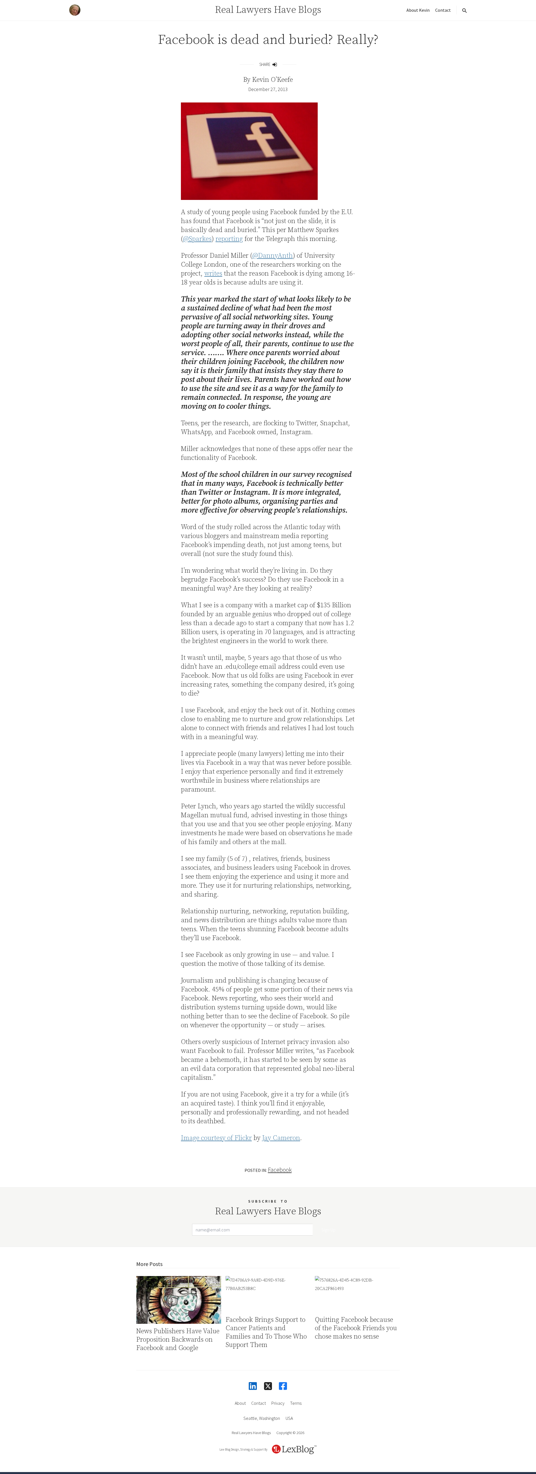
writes (213, 273)
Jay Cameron (281, 1138)
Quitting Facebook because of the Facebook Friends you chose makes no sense (356, 1328)
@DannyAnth (272, 256)
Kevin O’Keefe (272, 80)
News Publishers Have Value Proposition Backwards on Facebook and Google (177, 1339)
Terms (296, 1403)
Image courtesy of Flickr (216, 1138)
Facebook (280, 1170)
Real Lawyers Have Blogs (268, 10)
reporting (229, 239)
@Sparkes (197, 239)
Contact (443, 10)
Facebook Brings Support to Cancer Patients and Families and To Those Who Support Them (266, 1332)
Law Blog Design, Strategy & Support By (243, 1449)
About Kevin (418, 10)
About (240, 1403)
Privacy (277, 1403)
